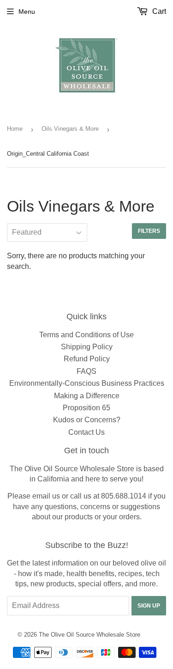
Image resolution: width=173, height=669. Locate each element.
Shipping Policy (87, 347)
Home (15, 128)
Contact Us (86, 432)
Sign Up (148, 605)
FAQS (86, 371)
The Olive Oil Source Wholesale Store (89, 634)
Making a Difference (86, 396)
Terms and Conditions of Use (86, 335)
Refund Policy (87, 359)
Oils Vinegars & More (70, 128)
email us (46, 496)
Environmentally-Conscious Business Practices (86, 383)
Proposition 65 (86, 408)
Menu (26, 11)
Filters (149, 231)
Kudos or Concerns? (86, 420)
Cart (158, 11)
